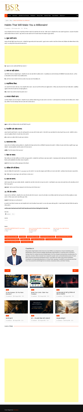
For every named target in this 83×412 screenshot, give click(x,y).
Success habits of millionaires (13, 241)
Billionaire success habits (12, 236)
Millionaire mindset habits (38, 239)
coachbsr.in (8, 28)
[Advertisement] (41, 55)
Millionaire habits (25, 239)
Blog (26, 28)
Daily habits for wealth (34, 236)
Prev (8, 270)
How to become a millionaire (13, 239)
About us (62, 15)
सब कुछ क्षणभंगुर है (60, 318)
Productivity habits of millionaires (54, 239)
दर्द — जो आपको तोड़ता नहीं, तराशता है (40, 318)
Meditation (33, 15)
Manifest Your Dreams (24, 15)
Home (9, 15)
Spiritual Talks (47, 15)
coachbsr (23, 236)
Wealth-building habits (27, 241)
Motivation (15, 15)
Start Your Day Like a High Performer (61, 228)
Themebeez (15, 409)
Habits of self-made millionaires (64, 236)
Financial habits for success (48, 236)
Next (75, 270)
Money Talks (40, 15)
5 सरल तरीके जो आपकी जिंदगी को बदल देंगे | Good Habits (15, 228)
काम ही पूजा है (9, 318)
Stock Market (55, 15)
